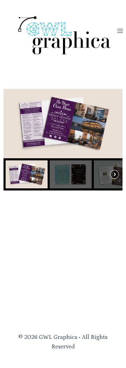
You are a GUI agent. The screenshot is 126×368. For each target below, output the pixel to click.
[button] (27, 174)
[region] (63, 139)
